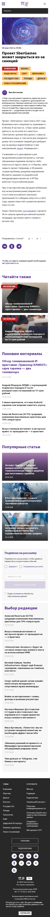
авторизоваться (10, 263)
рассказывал (29, 211)
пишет (20, 148)
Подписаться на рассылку (25, 585)
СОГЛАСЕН (25, 913)
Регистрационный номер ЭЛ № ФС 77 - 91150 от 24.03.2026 (25, 890)
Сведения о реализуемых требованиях (32, 824)
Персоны (7, 794)
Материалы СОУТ (34, 830)
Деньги (6, 798)
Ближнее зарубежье (12, 828)
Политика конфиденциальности (36, 807)
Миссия (30, 789)
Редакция (31, 794)
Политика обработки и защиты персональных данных (37, 815)
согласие (17, 594)
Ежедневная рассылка (33, 567)
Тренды (6, 811)
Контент (6, 802)
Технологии (8, 815)
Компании (7, 789)
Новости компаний (11, 832)
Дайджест (13, 567)
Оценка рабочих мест (36, 802)
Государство (8, 806)
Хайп (5, 819)
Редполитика (32, 798)
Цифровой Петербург (12, 823)
